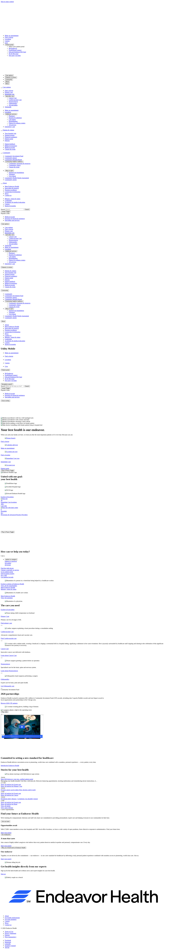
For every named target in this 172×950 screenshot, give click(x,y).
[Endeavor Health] (86, 72)
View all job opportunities (9, 586)
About (7, 81)
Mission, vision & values (12, 199)
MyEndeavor (13, 48)
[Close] (1, 714)
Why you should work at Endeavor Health (13, 847)
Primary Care (5, 616)
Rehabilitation (13, 121)
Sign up (3, 874)
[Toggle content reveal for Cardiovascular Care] (1, 640)
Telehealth (8, 107)
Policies (7, 140)
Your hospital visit (10, 133)
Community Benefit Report (13, 159)
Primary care (9, 92)
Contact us (8, 195)
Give (6, 43)
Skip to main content (7, 1)
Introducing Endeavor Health (10, 765)
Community (9, 79)
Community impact (11, 158)
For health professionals (12, 918)
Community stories (11, 180)
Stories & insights (10, 206)
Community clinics (15, 165)
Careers (7, 41)
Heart (9, 804)
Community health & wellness (14, 161)
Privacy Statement (10, 933)
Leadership (8, 200)
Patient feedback (10, 144)
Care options (9, 75)
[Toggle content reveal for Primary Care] (1, 625)
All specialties (13, 105)
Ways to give (9, 170)
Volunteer (12, 174)
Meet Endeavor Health (12, 186)
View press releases (7, 808)
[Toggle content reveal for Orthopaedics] (1, 688)
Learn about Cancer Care (9, 655)
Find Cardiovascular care (9, 638)
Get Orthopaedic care (7, 686)
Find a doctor (9, 37)
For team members (10, 919)
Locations (8, 39)
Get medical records (7, 577)
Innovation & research (12, 188)
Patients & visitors (11, 77)
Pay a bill (4, 575)
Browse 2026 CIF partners (9, 703)
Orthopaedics (13, 103)
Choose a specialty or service (10, 570)
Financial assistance (11, 137)
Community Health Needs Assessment (17, 178)
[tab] (88, 561)
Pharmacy (12, 116)
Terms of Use (9, 931)
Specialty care (10, 96)
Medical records (10, 147)
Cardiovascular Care (15, 100)
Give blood (12, 176)
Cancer (9, 795)
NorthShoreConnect (15, 50)
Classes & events (10, 149)
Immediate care (9, 94)
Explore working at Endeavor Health (12, 584)
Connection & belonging (12, 192)
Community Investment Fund (14, 156)
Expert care (11, 784)
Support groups (9, 135)
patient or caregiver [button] (11, 559)
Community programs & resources (19, 163)
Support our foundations (16, 172)
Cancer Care (13, 98)
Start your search (6, 832)
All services (12, 125)
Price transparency (10, 937)
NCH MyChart (13, 54)
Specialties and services (12, 220)
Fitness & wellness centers (17, 123)
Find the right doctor (7, 568)
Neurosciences (13, 101)
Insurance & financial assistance (15, 218)
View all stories (5, 806)
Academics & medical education (15, 202)
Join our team (5, 821)
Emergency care (10, 127)
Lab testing (12, 119)
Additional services (11, 114)
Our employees (6, 834)
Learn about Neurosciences (9, 671)
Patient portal (9, 44)
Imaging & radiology (15, 118)
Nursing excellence (11, 190)
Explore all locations (7, 497)
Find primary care (6, 623)
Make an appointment (11, 35)
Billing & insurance (11, 146)
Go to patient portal (7, 572)
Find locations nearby (7, 573)
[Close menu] (1, 87)
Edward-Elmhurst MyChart (17, 52)
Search (3, 209)
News (6, 193)
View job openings (7, 598)
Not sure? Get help (15, 55)
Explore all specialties (7, 609)
